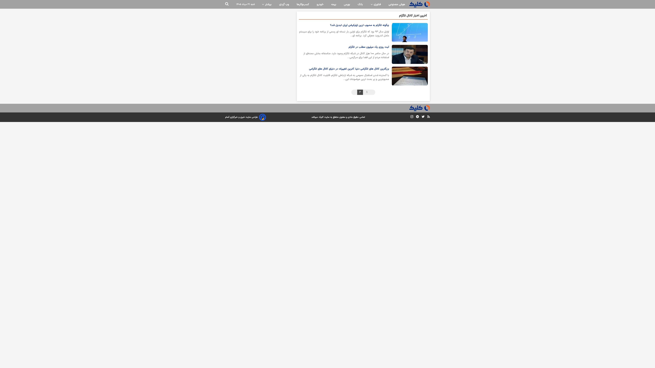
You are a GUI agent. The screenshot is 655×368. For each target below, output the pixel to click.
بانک (360, 4)
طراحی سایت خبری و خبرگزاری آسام (241, 117)
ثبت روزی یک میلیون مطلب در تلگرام (369, 47)
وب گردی (284, 4)
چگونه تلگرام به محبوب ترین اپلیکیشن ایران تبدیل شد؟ (359, 25)
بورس (347, 4)
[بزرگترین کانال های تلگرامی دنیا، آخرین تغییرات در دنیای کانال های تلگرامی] (410, 76)
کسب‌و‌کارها (303, 4)
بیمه (333, 4)
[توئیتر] (423, 117)
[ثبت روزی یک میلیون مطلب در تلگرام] (410, 54)
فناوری (377, 4)
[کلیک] (419, 4)
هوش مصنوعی (397, 4)
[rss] (428, 117)
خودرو (320, 4)
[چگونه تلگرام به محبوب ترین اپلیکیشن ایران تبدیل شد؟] (410, 32)
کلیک (321, 117)
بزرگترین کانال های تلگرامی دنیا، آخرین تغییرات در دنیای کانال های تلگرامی (349, 69)
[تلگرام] (417, 117)
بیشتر (268, 4)
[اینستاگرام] (411, 117)
